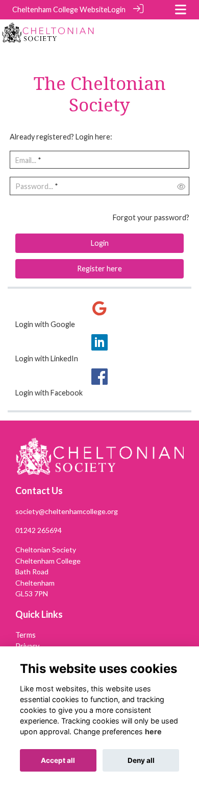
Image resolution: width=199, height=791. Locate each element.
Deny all (141, 760)
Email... (25, 160)
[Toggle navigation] (181, 9)
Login (117, 9)
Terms (25, 635)
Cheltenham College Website (60, 9)
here (153, 731)
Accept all (58, 760)
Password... (34, 186)
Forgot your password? (151, 217)
